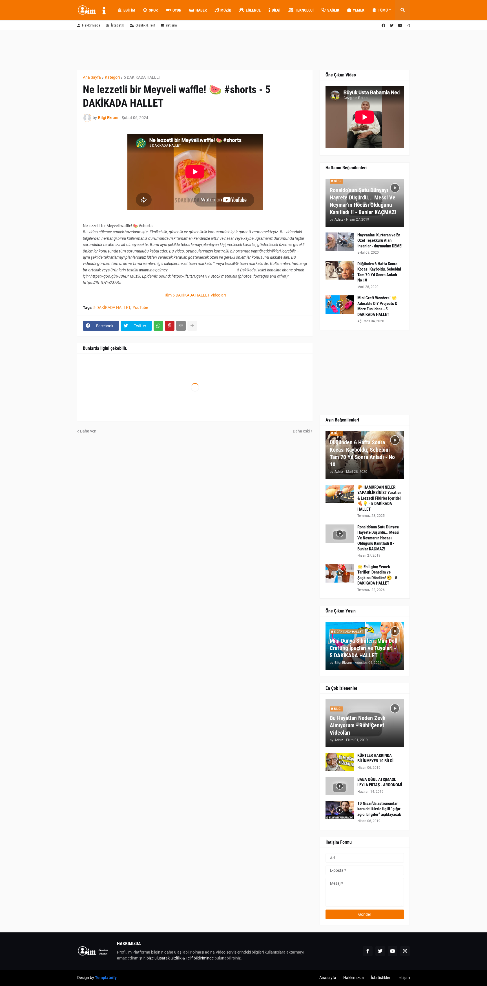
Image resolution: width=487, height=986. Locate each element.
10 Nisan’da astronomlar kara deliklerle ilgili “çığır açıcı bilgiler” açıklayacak (379, 809)
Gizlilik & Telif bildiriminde (192, 958)
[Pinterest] (169, 326)
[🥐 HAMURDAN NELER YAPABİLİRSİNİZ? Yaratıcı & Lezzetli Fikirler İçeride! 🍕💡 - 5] (340, 494)
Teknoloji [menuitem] (304, 10)
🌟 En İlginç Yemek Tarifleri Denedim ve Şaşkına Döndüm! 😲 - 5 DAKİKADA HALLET (377, 575)
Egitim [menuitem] (129, 10)
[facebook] (383, 25)
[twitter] (391, 25)
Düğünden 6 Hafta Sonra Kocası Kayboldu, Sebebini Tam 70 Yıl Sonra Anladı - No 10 (379, 272)
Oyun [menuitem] (176, 10)
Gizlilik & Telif (145, 25)
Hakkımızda (91, 25)
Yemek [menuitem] (358, 10)
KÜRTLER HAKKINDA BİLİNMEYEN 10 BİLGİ (375, 758)
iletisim (171, 25)
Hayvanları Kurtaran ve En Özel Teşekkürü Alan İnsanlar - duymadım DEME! (379, 240)
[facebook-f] (368, 951)
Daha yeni (88, 431)
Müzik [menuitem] (225, 10)
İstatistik (117, 25)
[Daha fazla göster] (192, 326)
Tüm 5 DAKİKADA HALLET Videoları (195, 295)
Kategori (112, 77)
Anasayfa (327, 977)
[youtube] (400, 25)
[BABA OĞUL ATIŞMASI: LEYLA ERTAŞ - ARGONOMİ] (340, 786)
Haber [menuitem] (201, 10)
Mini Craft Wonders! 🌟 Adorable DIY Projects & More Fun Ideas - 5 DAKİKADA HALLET (377, 306)
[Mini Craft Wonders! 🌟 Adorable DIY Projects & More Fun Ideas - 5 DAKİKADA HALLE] (340, 304)
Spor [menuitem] (153, 10)
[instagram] (408, 25)
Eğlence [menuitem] (253, 10)
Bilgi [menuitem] (276, 10)
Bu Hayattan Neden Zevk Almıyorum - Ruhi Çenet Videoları (358, 725)
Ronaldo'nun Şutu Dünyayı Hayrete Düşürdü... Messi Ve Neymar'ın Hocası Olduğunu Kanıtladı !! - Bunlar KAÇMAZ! (363, 201)
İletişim (403, 977)
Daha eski (301, 431)
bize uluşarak (158, 958)
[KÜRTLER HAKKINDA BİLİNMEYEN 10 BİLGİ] (340, 762)
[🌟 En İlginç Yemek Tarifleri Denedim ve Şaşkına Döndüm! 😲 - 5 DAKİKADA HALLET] (340, 573)
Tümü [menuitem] (383, 10)
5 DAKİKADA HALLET (142, 77)
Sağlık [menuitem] (333, 10)
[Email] (181, 326)
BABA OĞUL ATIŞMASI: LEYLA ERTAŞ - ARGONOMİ (379, 782)
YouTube (140, 307)
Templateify (106, 977)
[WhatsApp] (158, 326)
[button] (402, 10)
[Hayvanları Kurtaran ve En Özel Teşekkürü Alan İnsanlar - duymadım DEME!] (340, 241)
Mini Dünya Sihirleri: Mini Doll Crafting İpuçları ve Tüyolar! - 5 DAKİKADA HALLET (363, 648)
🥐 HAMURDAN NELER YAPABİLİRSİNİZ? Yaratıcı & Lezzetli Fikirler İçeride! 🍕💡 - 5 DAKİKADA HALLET (379, 498)
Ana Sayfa (92, 77)
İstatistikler (380, 977)
